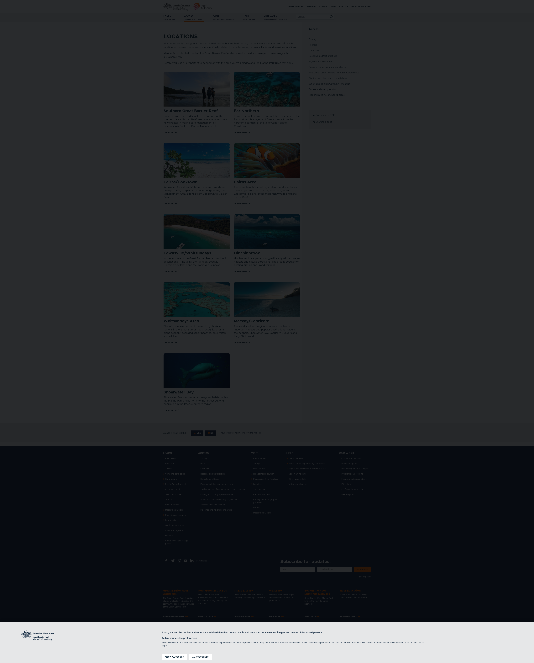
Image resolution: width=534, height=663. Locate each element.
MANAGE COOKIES (200, 657)
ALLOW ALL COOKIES (174, 657)
